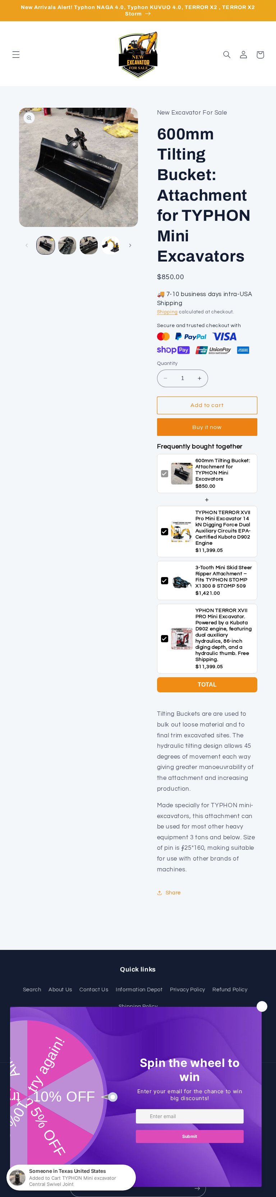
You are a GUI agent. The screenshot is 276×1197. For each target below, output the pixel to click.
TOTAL (207, 685)
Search (32, 989)
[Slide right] (130, 245)
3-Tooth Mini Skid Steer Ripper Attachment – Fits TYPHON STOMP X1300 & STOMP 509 (224, 577)
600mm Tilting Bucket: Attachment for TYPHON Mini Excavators (223, 470)
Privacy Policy (187, 989)
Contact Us (93, 989)
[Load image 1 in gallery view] (46, 245)
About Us (60, 989)
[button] (16, 54)
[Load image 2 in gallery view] (67, 245)
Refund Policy (229, 989)
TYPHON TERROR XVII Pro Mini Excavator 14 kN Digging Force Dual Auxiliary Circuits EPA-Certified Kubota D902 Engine (223, 528)
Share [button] (173, 892)
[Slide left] (27, 245)
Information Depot (139, 989)
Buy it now (207, 427)
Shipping (167, 312)
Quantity (167, 363)
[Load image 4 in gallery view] (111, 245)
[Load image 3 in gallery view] (89, 245)
